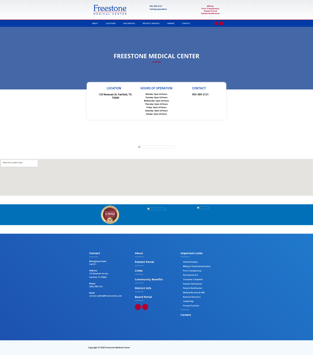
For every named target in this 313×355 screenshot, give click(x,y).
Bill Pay (210, 6)
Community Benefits (149, 279)
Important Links (192, 253)
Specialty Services (151, 23)
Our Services (129, 23)
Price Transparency (210, 8)
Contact (186, 23)
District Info (143, 288)
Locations (111, 23)
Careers (170, 23)
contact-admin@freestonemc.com (105, 295)
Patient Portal (210, 11)
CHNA (139, 270)
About (95, 23)
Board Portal (143, 297)
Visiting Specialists (158, 9)
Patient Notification (210, 13)
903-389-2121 (156, 6)
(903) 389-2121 (96, 286)
